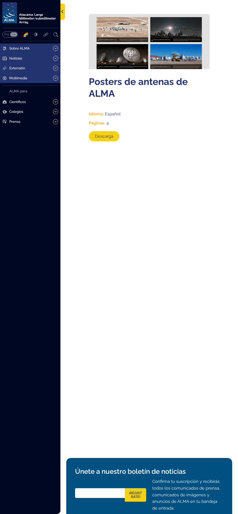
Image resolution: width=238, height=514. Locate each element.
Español (14, 34)
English (6, 34)
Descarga (104, 136)
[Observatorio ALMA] (30, 13)
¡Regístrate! (135, 495)
